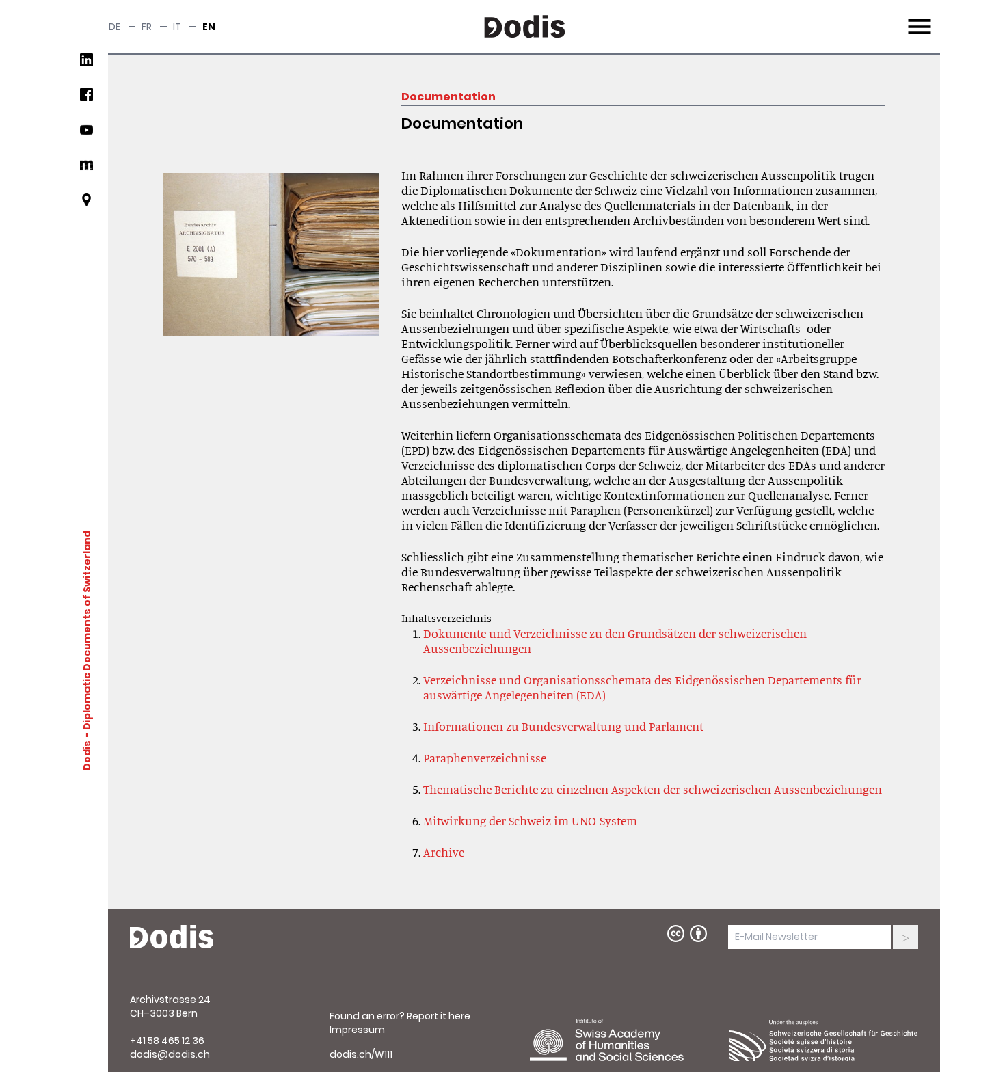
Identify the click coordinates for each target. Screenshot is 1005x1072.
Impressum (357, 1029)
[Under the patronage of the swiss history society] (823, 1040)
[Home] (171, 937)
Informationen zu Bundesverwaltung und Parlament (563, 726)
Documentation (448, 97)
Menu (917, 18)
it (177, 27)
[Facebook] (86, 100)
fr (147, 27)
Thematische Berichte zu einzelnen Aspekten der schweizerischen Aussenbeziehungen (652, 788)
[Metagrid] (86, 171)
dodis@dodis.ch (170, 1054)
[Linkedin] (86, 65)
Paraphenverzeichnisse (484, 757)
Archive (443, 851)
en (208, 27)
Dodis (87, 755)
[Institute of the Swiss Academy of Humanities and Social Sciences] (624, 1040)
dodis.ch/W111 (361, 1054)
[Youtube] (86, 135)
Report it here (438, 1016)
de (114, 27)
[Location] (86, 205)
